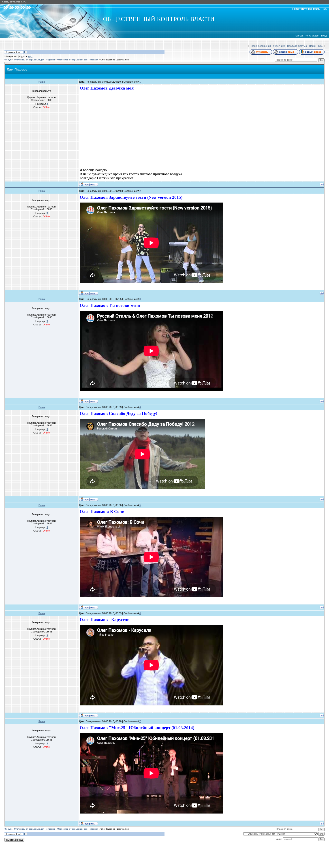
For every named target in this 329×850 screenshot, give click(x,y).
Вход (324, 35)
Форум (8, 60)
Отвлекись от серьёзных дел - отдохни (34, 60)
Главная (298, 35)
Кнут (30, 57)
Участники (279, 46)
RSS (324, 8)
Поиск (312, 46)
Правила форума (297, 46)
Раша (41, 81)
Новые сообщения (260, 46)
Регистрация (312, 35)
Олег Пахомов (107, 60)
